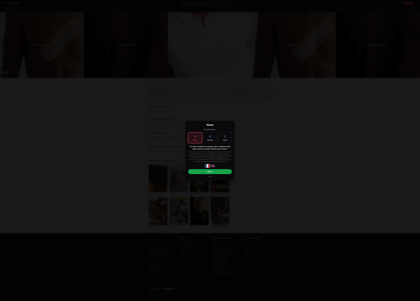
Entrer (210, 172)
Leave (210, 176)
